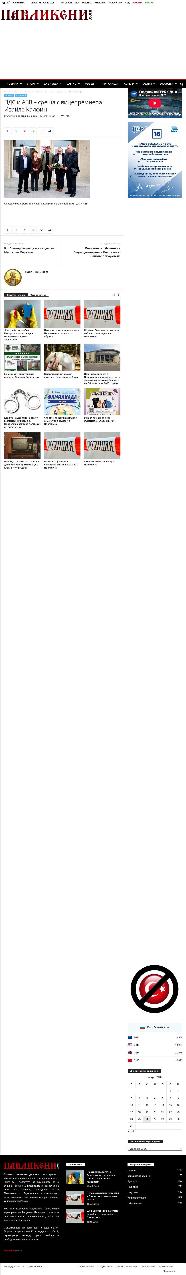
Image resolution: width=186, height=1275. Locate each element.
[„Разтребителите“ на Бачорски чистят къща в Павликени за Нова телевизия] (22, 314)
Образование (135, 1203)
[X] (16, 131)
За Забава (51, 83)
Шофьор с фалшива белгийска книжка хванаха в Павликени (61, 464)
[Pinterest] (24, 131)
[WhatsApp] (33, 131)
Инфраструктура (137, 1197)
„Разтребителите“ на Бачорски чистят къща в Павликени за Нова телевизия (18, 335)
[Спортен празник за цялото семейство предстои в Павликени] (62, 401)
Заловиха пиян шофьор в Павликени (99, 463)
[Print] (49, 131)
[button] (182, 84)
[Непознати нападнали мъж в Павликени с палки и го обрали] (62, 314)
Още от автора (38, 294)
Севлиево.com (166, 1266)
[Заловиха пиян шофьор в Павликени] (102, 445)
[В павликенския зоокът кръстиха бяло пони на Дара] (62, 357)
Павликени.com (29, 115)
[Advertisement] (143, 14)
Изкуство (133, 1192)
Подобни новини (16, 294)
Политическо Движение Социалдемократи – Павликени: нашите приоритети (97, 252)
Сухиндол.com (148, 1266)
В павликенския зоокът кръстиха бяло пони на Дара (61, 375)
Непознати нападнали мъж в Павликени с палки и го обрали (61, 333)
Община (87, 2)
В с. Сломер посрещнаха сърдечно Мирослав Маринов (29, 250)
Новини (13, 83)
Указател (166, 83)
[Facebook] (7, 131)
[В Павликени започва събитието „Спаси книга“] (102, 401)
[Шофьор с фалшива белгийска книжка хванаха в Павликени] (62, 445)
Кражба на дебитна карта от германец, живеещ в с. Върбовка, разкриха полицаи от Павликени (22, 422)
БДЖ (77, 2)
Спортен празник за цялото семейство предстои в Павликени (60, 420)
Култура (132, 1181)
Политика (29, 91)
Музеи (89, 83)
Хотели (129, 83)
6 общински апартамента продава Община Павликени (21, 375)
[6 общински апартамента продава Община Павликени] (22, 357)
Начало (7, 91)
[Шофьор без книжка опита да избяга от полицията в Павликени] (102, 314)
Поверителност (86, 1266)
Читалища (110, 83)
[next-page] (118, 295)
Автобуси (66, 2)
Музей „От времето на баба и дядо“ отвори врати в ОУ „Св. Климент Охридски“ (21, 464)
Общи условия (105, 1266)
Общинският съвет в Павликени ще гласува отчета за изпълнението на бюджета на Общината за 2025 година (102, 378)
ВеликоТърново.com (126, 1266)
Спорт (31, 83)
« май (131, 1131)
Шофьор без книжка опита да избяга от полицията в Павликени (102, 333)
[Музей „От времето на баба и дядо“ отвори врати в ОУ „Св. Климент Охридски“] (22, 445)
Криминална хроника (139, 1176)
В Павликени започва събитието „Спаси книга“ (99, 419)
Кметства (100, 2)
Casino (71, 83)
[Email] (41, 131)
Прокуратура (115, 2)
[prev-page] (114, 295)
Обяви (147, 83)
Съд (127, 2)
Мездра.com (169, 1271)
